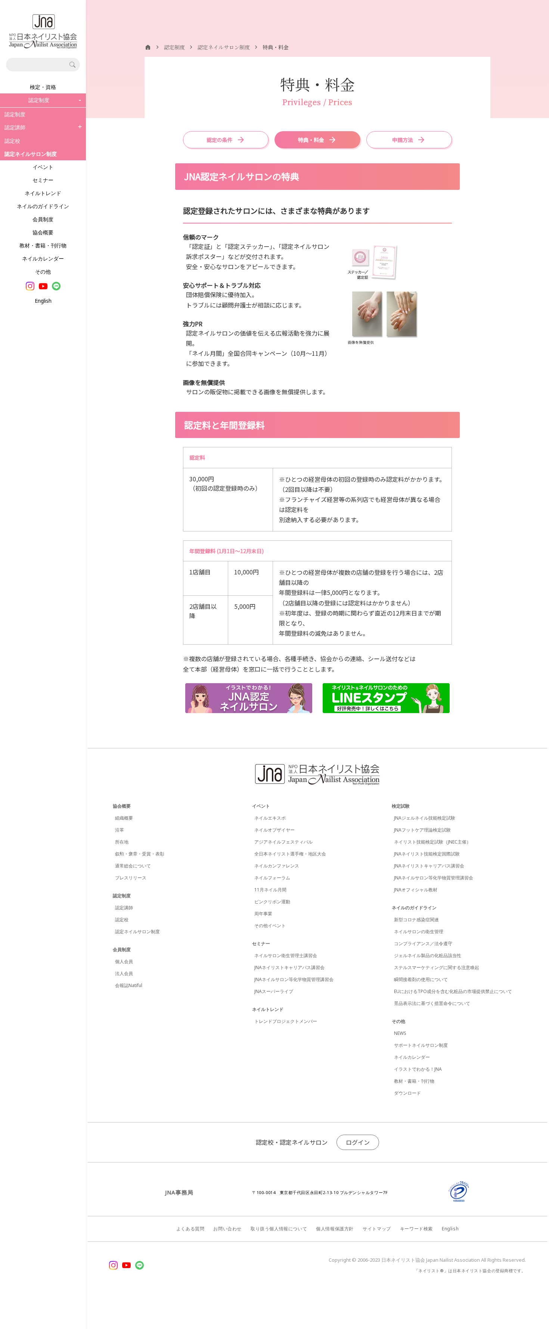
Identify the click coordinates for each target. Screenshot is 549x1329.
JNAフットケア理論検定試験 (422, 830)
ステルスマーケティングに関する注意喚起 (436, 967)
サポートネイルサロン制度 (421, 1045)
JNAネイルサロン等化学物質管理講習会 (294, 979)
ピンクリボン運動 (272, 901)
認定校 (12, 140)
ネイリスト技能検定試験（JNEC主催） (432, 842)
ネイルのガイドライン (43, 206)
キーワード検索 (416, 1228)
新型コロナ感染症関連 (416, 919)
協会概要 (42, 232)
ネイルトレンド (43, 193)
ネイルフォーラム (272, 878)
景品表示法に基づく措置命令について (432, 1003)
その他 (43, 271)
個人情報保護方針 (335, 1228)
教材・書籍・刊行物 (42, 245)
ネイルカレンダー (43, 258)
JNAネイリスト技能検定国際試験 (427, 854)
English (43, 300)
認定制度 (14, 114)
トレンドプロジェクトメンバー (285, 1021)
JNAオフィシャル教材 (415, 889)
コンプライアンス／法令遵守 (423, 943)
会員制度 (42, 219)
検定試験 (401, 806)
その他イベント (270, 925)
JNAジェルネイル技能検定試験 (424, 818)
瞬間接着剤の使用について (421, 979)
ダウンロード (407, 1093)
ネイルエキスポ (270, 818)
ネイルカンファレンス (276, 866)
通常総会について (133, 866)
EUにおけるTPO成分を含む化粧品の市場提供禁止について (453, 991)
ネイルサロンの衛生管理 (418, 931)
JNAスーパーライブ (273, 991)
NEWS (400, 1033)
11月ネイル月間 (270, 889)
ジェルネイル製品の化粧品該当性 (427, 955)
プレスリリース (130, 878)
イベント (42, 166)
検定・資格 (43, 86)
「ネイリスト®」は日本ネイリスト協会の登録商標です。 (470, 1270)
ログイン (358, 1142)
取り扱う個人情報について (279, 1228)
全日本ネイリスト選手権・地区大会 (290, 854)
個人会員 (124, 961)
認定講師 (14, 127)
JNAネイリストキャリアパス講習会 (289, 967)
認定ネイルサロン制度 (137, 931)
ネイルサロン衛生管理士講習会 (285, 955)
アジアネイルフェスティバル (283, 842)
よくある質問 (190, 1228)
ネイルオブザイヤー (274, 830)
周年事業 (263, 913)
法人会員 (124, 973)
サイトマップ (377, 1228)
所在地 (121, 842)
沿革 (119, 830)
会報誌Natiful (128, 985)
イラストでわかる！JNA (418, 1069)
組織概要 (124, 818)
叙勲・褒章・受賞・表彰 (139, 854)
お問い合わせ (227, 1228)
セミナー (42, 180)
